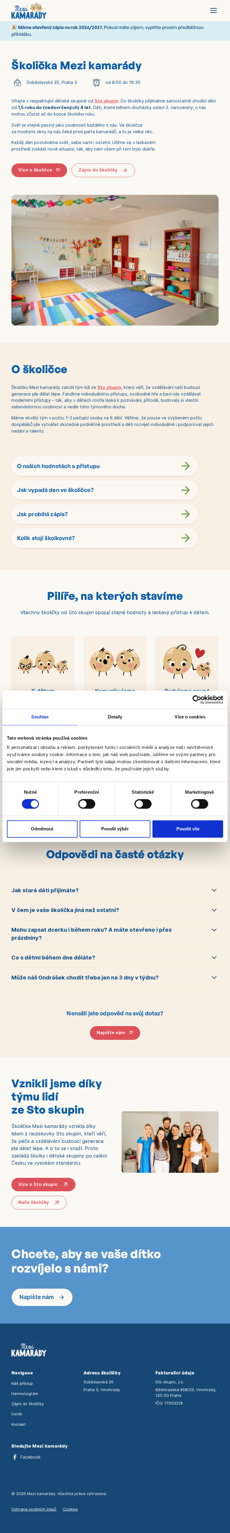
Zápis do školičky (27, 1403)
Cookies (70, 1509)
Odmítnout (42, 828)
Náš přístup (22, 1383)
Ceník (16, 1413)
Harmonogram (24, 1393)
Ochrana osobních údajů (33, 1509)
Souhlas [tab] (40, 716)
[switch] (86, 804)
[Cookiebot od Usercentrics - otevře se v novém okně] (197, 699)
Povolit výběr (115, 828)
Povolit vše (187, 828)
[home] (28, 10)
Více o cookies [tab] (190, 716)
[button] (212, 10)
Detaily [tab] (115, 716)
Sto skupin (106, 101)
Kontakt (18, 1424)
